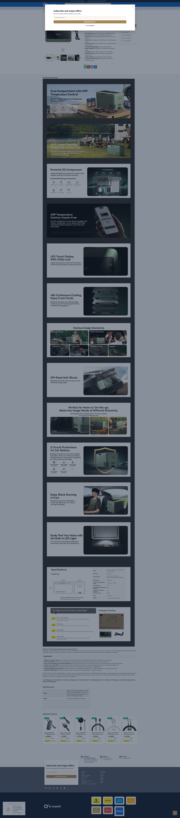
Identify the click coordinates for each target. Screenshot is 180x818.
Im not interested (90, 25)
